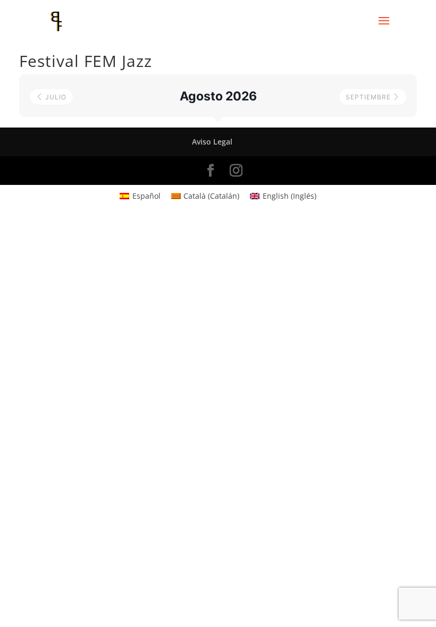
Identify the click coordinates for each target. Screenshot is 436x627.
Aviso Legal (212, 142)
